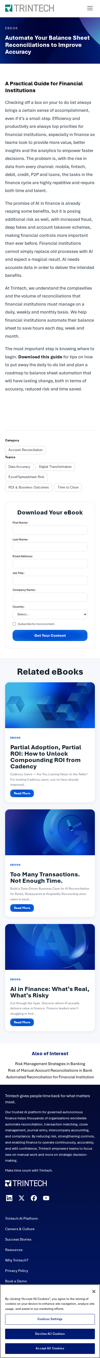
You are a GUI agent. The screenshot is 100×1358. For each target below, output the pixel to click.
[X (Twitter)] (21, 1198)
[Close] (93, 1291)
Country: (19, 606)
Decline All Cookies (50, 1334)
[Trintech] (29, 8)
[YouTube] (46, 1198)
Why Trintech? (16, 1260)
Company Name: (24, 590)
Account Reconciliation (25, 450)
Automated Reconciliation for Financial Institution (50, 1077)
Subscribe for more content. (36, 624)
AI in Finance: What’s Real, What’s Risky (49, 992)
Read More (22, 793)
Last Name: (20, 539)
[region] (50, 1321)
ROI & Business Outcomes (28, 487)
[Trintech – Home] (50, 1183)
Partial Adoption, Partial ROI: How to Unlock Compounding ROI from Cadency (45, 756)
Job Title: (19, 573)
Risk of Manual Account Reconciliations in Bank (50, 1070)
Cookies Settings (50, 1319)
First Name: (20, 522)
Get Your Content (50, 635)
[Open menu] (90, 8)
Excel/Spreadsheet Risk (26, 477)
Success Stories (18, 1239)
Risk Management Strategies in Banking (50, 1063)
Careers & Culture (20, 1229)
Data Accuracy (19, 467)
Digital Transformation (55, 467)
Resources (14, 1249)
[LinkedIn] (9, 1198)
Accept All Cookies (50, 1348)
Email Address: (23, 556)
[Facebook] (34, 1198)
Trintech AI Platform (21, 1218)
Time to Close (68, 487)
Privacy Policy (16, 1270)
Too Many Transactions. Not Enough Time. (45, 878)
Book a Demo (16, 1281)
